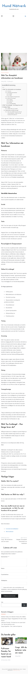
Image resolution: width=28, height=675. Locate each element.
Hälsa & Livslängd (11, 98)
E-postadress (4, 574)
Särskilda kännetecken (12, 92)
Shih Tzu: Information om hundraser (12, 89)
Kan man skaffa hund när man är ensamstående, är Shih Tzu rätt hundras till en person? (15, 113)
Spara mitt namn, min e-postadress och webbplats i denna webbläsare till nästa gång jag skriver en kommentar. (14, 589)
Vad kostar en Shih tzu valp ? (12, 110)
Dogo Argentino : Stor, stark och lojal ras (11, 626)
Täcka (10, 95)
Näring (10, 102)
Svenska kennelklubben (12, 528)
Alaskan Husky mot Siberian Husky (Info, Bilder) (13, 616)
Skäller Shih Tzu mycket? (13, 108)
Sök (2, 602)
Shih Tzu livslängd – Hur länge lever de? (13, 105)
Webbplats (4, 580)
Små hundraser (5, 72)
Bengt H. (11, 81)
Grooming (11, 100)
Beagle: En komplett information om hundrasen (21, 541)
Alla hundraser (9, 531)
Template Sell (16, 670)
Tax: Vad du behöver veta (7, 624)
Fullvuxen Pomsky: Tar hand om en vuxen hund (13, 622)
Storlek (10, 93)
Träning (10, 99)
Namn (2, 568)
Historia (9, 91)
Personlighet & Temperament (14, 96)
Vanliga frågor (6, 107)
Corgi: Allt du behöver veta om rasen (6, 540)
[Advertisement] (14, 33)
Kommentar (4, 556)
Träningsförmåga (12, 103)
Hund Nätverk (14, 6)
